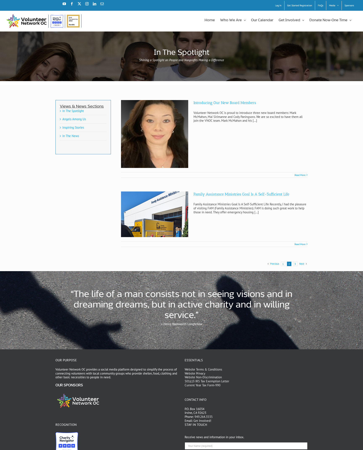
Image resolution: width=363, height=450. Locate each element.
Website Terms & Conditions (203, 369)
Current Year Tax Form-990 (202, 385)
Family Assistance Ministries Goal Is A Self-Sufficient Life (241, 194)
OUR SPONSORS (69, 385)
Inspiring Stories (73, 127)
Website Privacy (195, 373)
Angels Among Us (74, 119)
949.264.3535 (204, 417)
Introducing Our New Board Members (224, 102)
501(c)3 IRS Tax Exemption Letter (207, 381)
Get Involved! (202, 421)
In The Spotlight (73, 111)
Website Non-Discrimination (203, 377)
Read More (300, 175)
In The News (70, 136)
